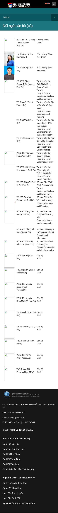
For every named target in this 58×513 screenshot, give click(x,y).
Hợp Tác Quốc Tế (11, 498)
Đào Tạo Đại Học (11, 444)
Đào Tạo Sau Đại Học (13, 449)
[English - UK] (48, 3)
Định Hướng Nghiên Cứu (15, 483)
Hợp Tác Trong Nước (13, 493)
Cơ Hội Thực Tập (11, 459)
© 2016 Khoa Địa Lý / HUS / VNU (19, 422)
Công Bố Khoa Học (12, 488)
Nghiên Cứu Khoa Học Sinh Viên (19, 503)
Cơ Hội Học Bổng (11, 454)
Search (54, 4)
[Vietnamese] (46, 3)
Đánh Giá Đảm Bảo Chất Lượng (18, 469)
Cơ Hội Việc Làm (11, 464)
